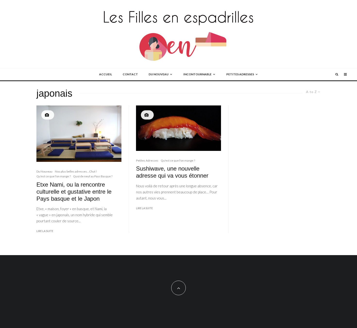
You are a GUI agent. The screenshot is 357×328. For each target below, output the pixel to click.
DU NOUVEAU (159, 74)
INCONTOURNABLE (197, 74)
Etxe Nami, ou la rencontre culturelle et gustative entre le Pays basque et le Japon (73, 191)
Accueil (105, 74)
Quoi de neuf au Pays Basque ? (92, 176)
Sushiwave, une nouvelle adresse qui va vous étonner (172, 172)
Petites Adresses (147, 160)
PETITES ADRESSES (240, 74)
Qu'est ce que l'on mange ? (53, 176)
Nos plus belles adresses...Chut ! (76, 171)
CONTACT (130, 74)
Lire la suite (44, 231)
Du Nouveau (44, 171)
